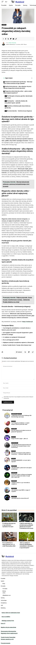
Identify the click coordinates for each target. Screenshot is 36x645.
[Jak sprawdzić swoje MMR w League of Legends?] (7, 490)
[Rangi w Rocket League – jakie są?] (7, 438)
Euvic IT (3, 623)
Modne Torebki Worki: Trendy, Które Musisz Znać (17, 345)
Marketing (14, 413)
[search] (33, 2)
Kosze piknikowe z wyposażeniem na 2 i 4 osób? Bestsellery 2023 (8, 544)
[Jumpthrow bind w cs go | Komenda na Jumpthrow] (7, 482)
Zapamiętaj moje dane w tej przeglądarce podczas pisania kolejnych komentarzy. (18, 397)
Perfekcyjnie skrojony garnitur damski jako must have (18, 97)
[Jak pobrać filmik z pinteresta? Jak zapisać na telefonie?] (7, 468)
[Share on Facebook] (5, 39)
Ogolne (4, 24)
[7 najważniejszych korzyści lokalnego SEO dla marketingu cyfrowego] (7, 415)
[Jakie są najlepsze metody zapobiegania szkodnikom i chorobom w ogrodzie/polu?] (26, 536)
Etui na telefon (6, 616)
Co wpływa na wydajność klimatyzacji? (14, 337)
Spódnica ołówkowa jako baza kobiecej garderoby (17, 107)
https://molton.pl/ (27, 321)
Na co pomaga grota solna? (11, 340)
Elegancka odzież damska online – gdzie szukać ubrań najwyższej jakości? (17, 92)
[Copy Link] (16, 39)
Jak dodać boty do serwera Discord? (20, 498)
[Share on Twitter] (8, 39)
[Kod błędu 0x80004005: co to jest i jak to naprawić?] (7, 460)
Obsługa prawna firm (8, 620)
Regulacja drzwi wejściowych (9, 633)
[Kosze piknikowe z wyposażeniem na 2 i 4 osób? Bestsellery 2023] (9, 536)
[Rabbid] (18, 1)
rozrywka (14, 428)
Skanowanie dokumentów (8, 631)
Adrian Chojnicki (12, 42)
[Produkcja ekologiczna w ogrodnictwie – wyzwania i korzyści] (9, 517)
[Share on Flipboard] (11, 39)
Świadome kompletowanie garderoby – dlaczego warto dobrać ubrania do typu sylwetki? (17, 82)
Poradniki (14, 480)
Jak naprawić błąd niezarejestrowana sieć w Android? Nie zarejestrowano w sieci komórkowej (21, 446)
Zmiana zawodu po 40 (7, 639)
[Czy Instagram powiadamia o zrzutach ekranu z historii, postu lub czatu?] (7, 423)
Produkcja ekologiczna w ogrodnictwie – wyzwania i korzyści (8, 525)
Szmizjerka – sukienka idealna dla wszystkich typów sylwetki (16, 102)
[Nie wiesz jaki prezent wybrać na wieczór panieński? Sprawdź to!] (7, 430)
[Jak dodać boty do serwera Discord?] (7, 497)
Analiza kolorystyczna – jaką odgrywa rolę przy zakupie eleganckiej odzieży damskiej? (17, 87)
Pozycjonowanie (5, 643)
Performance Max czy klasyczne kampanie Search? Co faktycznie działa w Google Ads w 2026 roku (21, 476)
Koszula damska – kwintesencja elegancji (19, 111)
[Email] (13, 39)
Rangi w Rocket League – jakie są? (19, 438)
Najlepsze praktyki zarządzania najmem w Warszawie (18, 342)
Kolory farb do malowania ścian (11, 612)
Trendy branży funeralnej (8, 637)
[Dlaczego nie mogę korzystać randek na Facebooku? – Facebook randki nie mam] (7, 453)
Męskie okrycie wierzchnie (8, 627)
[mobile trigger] (3, 2)
